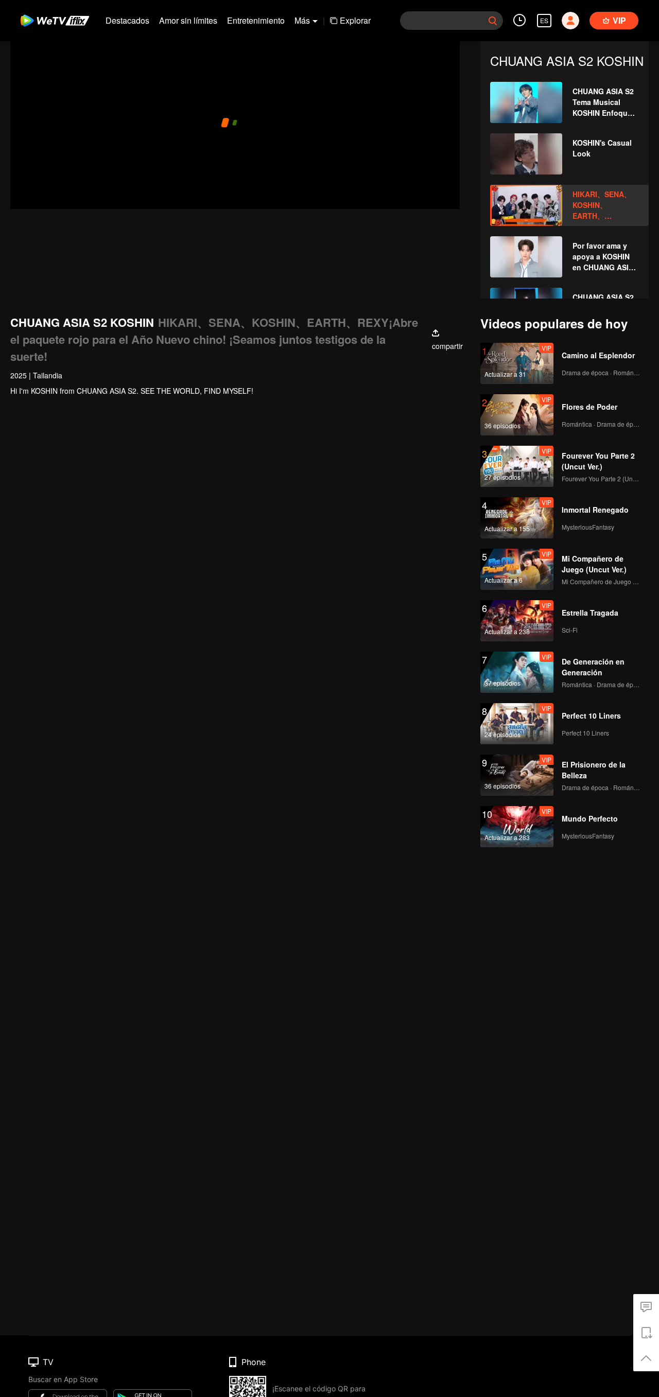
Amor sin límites (188, 20)
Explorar (355, 20)
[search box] (493, 20)
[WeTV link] (55, 20)
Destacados (127, 20)
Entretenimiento (256, 20)
